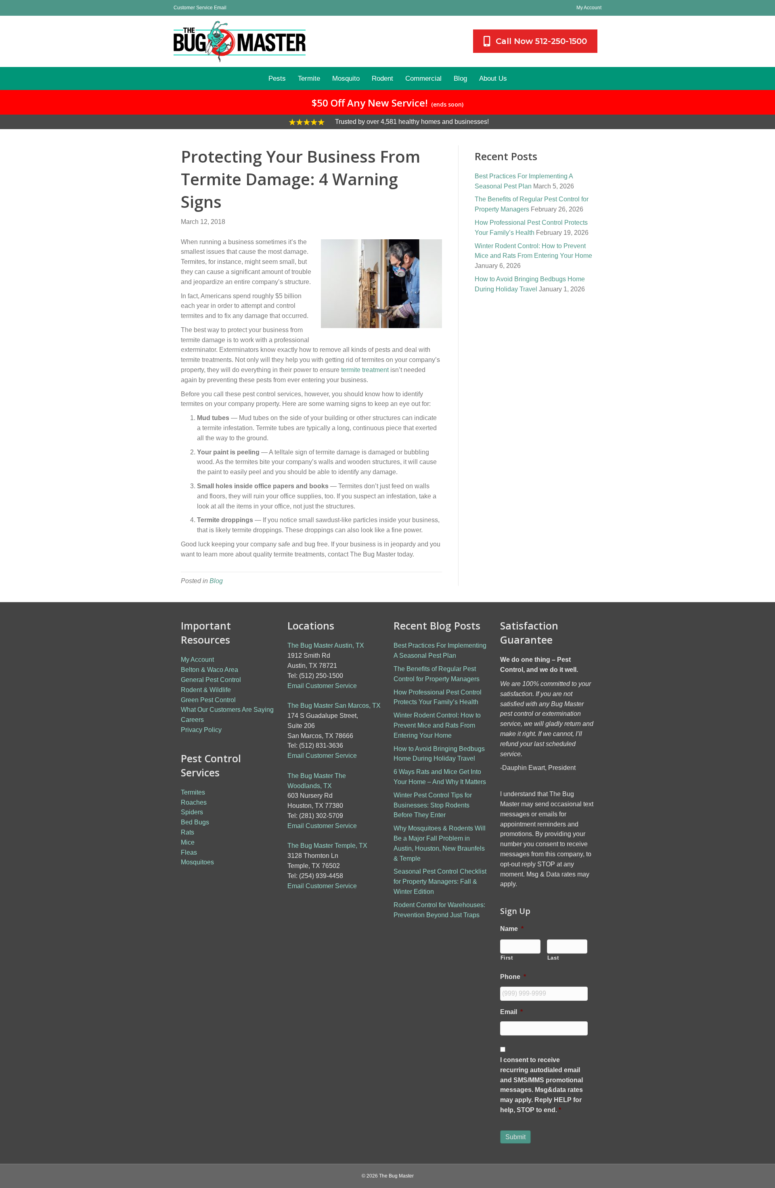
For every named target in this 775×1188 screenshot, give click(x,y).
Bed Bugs (195, 822)
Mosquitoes (197, 862)
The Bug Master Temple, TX (327, 845)
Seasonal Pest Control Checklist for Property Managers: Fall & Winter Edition (440, 881)
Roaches (194, 802)
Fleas (189, 852)
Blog (216, 580)
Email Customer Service (322, 685)
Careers (192, 719)
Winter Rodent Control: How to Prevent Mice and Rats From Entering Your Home (437, 725)
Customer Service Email (200, 7)
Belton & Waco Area (209, 669)
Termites (193, 792)
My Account (588, 7)
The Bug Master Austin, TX (325, 645)
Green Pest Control (208, 699)
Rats (187, 832)
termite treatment (365, 369)
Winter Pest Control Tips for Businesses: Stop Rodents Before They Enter (433, 805)
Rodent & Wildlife (206, 689)
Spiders (192, 812)
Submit (515, 1137)
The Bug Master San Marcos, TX (334, 705)
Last (553, 958)
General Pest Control (211, 679)
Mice (188, 842)
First (507, 958)
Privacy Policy (201, 729)
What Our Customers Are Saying (227, 709)
